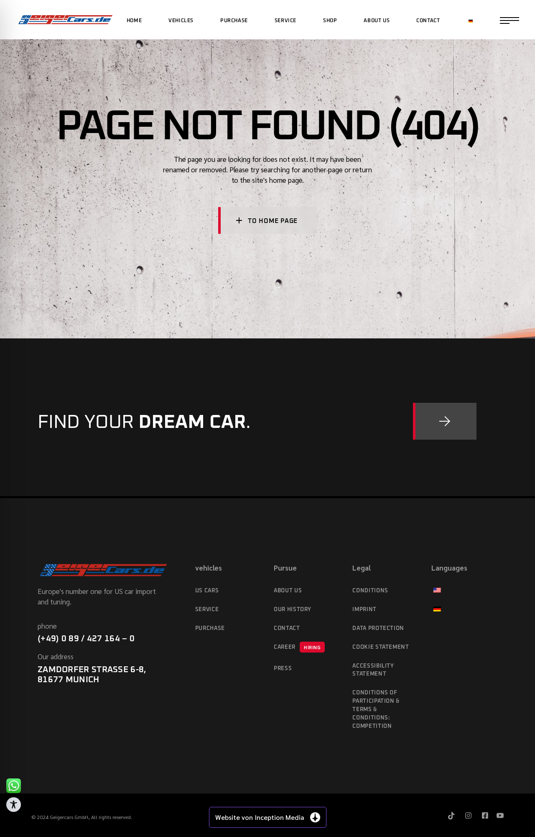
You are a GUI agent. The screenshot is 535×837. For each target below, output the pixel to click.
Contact (287, 628)
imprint (364, 609)
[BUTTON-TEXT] (444, 421)
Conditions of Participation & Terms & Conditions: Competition (376, 709)
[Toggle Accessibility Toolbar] (13, 804)
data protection (378, 628)
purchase (210, 628)
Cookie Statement (380, 647)
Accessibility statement (373, 670)
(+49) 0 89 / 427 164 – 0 (86, 639)
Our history (292, 609)
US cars (207, 591)
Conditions (370, 591)
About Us (288, 591)
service (207, 609)
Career (297, 647)
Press (283, 668)
